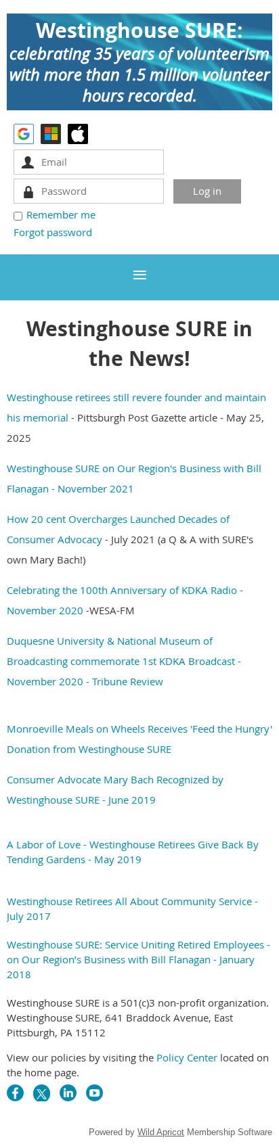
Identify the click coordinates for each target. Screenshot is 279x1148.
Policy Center (186, 1057)
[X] (41, 1092)
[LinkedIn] (68, 1092)
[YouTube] (94, 1092)
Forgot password (53, 232)
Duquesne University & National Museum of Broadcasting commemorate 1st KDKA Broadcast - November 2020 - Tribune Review (124, 661)
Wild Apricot (160, 1132)
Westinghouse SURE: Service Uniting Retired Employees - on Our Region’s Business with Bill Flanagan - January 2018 (138, 959)
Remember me (60, 214)
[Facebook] (15, 1092)
